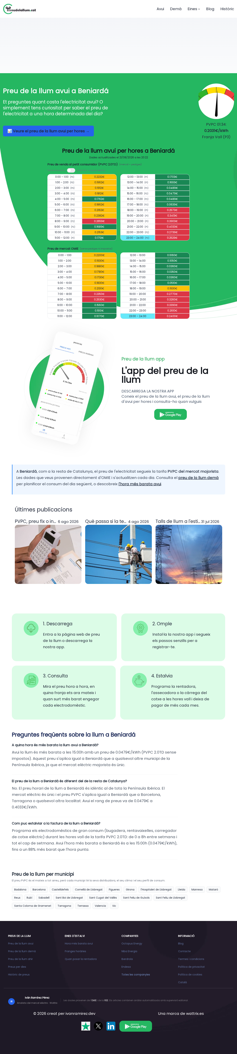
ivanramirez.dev (80, 1013)
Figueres (114, 889)
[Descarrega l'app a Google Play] (135, 1026)
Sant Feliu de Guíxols (136, 898)
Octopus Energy (131, 943)
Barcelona (39, 889)
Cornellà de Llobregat (89, 889)
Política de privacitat (191, 967)
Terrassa (83, 906)
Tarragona (64, 906)
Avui (160, 8)
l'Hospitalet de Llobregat (156, 889)
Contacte (184, 951)
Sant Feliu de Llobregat (170, 898)
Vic (114, 906)
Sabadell (44, 898)
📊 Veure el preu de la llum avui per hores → (48, 131)
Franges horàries (75, 951)
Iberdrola (127, 959)
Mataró (213, 889)
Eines (192, 8)
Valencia (100, 906)
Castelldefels (60, 889)
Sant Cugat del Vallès (103, 898)
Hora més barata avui (79, 943)
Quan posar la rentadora (81, 959)
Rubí (29, 898)
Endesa (126, 967)
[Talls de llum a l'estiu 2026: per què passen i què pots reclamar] (189, 554)
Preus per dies (17, 967)
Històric (227, 8)
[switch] (71, 170)
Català (182, 982)
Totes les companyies (135, 974)
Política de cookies (190, 974)
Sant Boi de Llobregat (69, 898)
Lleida (181, 889)
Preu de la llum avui (20, 943)
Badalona (20, 889)
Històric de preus (19, 974)
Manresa (197, 889)
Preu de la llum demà (22, 951)
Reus (17, 898)
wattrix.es (195, 1013)
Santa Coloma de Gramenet (32, 906)
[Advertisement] (118, 45)
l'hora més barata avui (139, 484)
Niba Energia (129, 951)
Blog (210, 8)
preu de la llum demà (198, 477)
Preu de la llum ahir (20, 959)
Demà (176, 8)
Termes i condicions (191, 959)
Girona (130, 889)
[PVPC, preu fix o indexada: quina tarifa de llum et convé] (48, 554)
